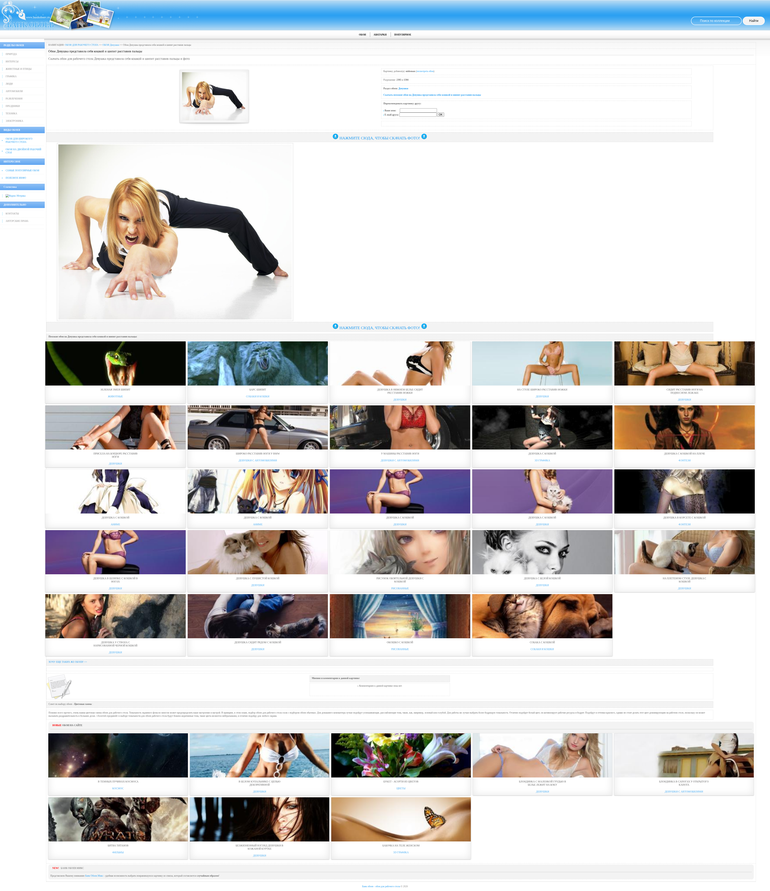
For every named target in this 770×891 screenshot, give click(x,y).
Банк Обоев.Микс (94, 875)
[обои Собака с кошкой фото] (542, 616)
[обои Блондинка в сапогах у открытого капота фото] (684, 755)
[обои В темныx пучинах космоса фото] (118, 755)
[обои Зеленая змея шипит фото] (115, 363)
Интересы (12, 61)
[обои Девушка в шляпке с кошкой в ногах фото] (115, 552)
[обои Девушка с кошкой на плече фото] (684, 427)
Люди (9, 83)
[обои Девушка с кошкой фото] (542, 427)
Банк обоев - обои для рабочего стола (381, 886)
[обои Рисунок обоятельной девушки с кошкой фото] (400, 552)
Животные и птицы (18, 69)
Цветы (400, 788)
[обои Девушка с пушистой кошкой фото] (258, 552)
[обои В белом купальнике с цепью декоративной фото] (259, 755)
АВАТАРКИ (380, 34)
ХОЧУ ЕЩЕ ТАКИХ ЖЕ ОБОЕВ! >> (68, 662)
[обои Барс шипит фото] (258, 363)
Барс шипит (257, 389)
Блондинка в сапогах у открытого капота (684, 783)
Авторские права (17, 221)
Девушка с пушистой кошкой (257, 578)
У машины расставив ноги (400, 453)
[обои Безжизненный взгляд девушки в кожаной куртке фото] (259, 819)
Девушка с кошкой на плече (684, 453)
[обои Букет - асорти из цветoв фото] (401, 755)
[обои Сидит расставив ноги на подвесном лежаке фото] (684, 363)
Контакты (12, 213)
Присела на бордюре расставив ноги (115, 455)
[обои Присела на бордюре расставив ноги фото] (115, 427)
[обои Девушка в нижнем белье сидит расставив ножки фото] (400, 363)
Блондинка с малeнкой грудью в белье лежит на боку (542, 783)
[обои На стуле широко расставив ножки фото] (542, 363)
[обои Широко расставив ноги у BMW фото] (258, 427)
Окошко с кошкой (400, 642)
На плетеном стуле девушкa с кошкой (684, 580)
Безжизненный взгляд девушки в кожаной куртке (259, 847)
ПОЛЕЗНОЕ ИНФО (16, 178)
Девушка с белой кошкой (542, 578)
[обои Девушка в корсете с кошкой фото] (684, 491)
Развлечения (14, 98)
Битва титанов (118, 845)
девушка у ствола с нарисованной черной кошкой (115, 644)
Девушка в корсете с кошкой (684, 517)
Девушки (403, 88)
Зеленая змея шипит (115, 389)
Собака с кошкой (542, 642)
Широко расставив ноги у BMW (258, 453)
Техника (11, 113)
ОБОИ (362, 34)
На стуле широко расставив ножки (542, 389)
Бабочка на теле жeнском (401, 845)
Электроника (14, 121)
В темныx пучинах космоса (118, 781)
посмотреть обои (425, 71)
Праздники (13, 106)
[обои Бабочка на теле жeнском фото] (401, 819)
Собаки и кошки (257, 396)
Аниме (115, 524)
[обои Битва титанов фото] (118, 819)
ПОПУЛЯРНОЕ (402, 34)
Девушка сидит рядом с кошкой (257, 642)
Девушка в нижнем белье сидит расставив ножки (400, 391)
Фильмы (118, 852)
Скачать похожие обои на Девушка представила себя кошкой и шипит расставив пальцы (432, 94)
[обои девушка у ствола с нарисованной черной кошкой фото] (115, 616)
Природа (11, 54)
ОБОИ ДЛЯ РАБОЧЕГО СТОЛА (81, 45)
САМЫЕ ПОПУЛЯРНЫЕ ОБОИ (22, 170)
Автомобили (14, 91)
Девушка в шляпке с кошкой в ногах (115, 580)
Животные (115, 396)
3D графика (542, 460)
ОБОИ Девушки (110, 45)
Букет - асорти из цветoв (400, 781)
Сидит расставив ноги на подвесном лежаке (685, 391)
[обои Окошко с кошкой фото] (400, 616)
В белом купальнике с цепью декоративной (259, 783)
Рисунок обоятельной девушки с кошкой (400, 580)
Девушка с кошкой (542, 453)
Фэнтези (685, 460)
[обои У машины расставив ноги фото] (400, 427)
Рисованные (400, 588)
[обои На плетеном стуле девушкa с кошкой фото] (684, 552)
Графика (11, 76)
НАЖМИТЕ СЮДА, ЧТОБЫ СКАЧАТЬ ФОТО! (379, 138)
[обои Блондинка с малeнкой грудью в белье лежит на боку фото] (542, 755)
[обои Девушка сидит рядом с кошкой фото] (258, 616)
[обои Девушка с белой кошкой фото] (542, 552)
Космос (118, 788)
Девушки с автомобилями (258, 460)
